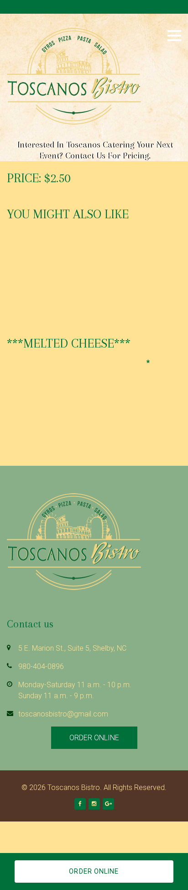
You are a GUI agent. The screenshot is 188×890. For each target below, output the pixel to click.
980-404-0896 (41, 666)
